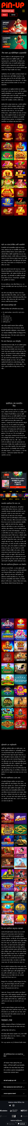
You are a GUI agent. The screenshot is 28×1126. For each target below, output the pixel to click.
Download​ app (7, 11)
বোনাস (4, 491)
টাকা (17, 491)
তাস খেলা (24, 499)
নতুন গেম (4, 499)
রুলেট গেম (17, 499)
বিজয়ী (11, 491)
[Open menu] (23, 11)
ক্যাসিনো (23, 491)
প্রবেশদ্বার (13, 15)
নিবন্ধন (4, 15)
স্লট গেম (10, 499)
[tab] (14, 1055)
